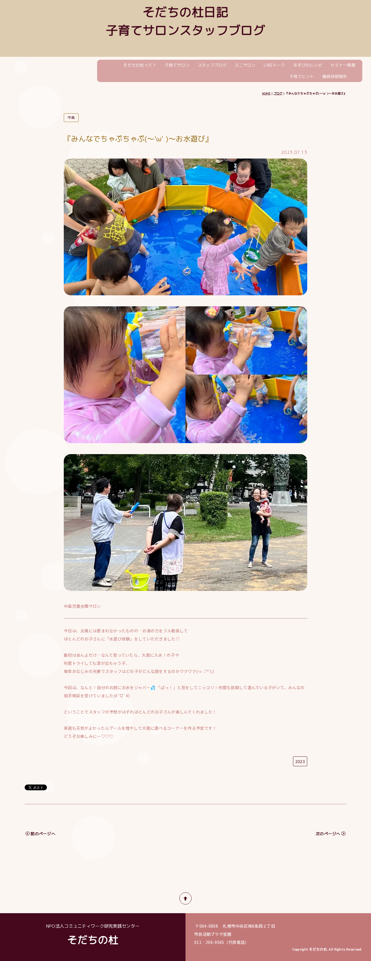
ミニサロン (245, 65)
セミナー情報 (342, 65)
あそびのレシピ (307, 65)
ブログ (278, 93)
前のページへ (42, 833)
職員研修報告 (334, 76)
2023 (300, 761)
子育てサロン (177, 65)
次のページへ (328, 833)
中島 (71, 117)
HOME (266, 93)
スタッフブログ (212, 65)
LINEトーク (274, 65)
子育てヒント (301, 76)
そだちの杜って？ (139, 65)
